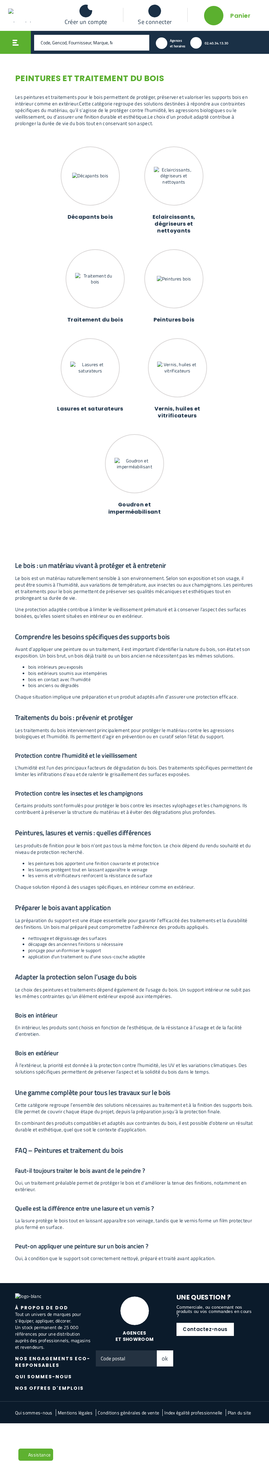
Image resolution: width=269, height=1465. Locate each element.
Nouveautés (31, 1434)
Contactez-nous (205, 1329)
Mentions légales (75, 1412)
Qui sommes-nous (33, 1412)
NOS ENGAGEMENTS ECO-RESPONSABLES (52, 1361)
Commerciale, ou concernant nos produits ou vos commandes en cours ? (214, 1311)
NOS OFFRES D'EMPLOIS (49, 1388)
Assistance (39, 1454)
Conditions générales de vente (128, 1412)
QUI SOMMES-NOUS (43, 1376)
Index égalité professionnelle (193, 1412)
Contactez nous (63, 1434)
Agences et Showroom (134, 1336)
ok (165, 1358)
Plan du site (239, 1412)
